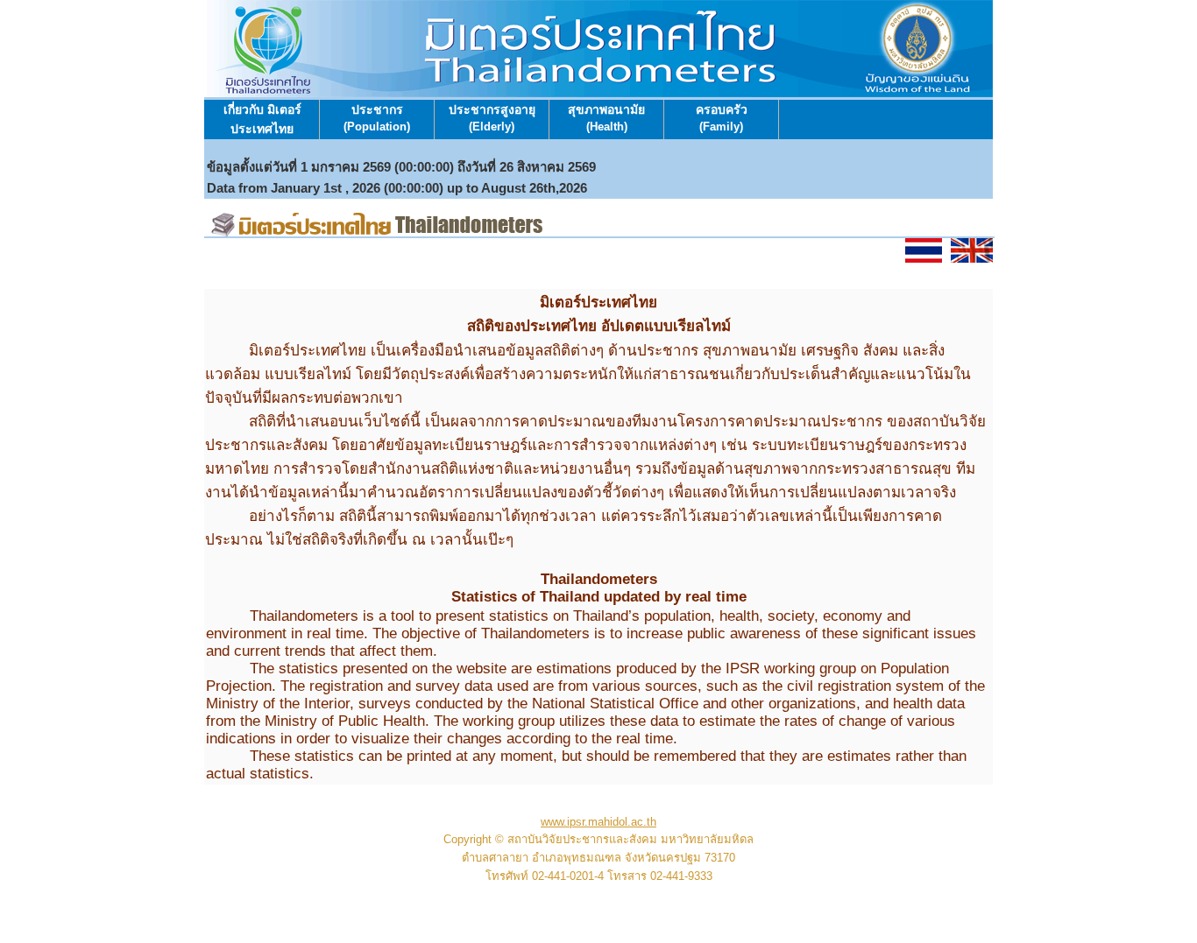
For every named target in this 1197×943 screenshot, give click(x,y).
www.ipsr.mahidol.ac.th (598, 821)
